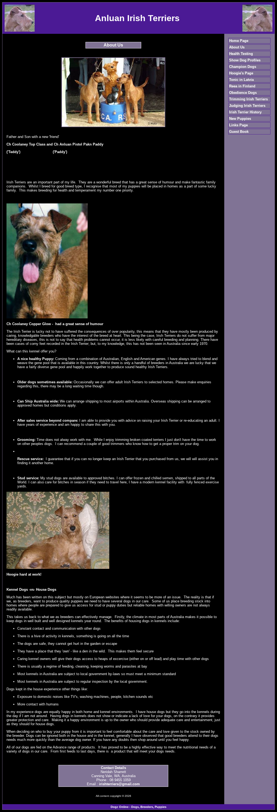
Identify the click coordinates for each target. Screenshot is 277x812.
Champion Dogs (242, 67)
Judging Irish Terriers (247, 106)
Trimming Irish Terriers (248, 99)
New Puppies (240, 119)
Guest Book (239, 132)
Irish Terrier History (245, 112)
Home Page (238, 41)
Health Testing (241, 54)
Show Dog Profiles (244, 60)
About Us (237, 47)
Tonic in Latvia (241, 80)
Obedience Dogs (243, 93)
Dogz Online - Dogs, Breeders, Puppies (138, 806)
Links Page (238, 125)
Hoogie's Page (241, 73)
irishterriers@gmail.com (119, 784)
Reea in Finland (242, 86)
